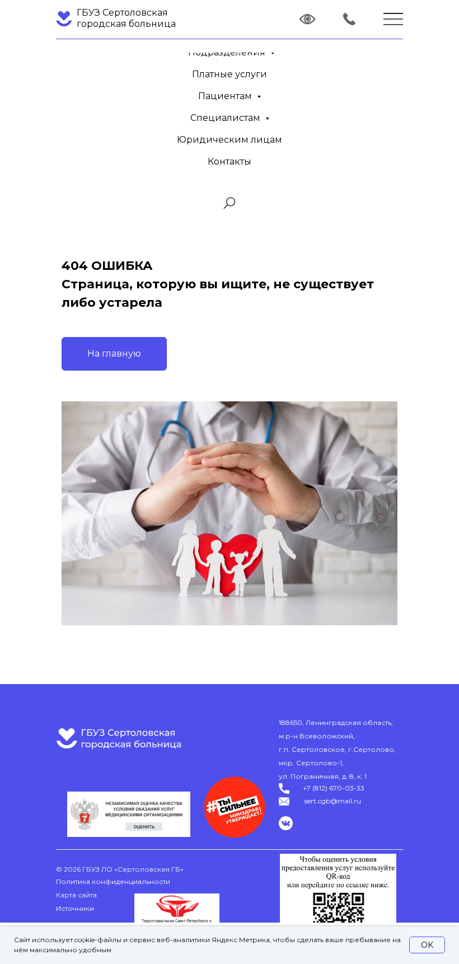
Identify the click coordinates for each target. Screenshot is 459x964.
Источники (75, 908)
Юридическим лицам (229, 139)
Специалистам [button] (226, 118)
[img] (349, 19)
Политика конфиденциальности (113, 881)
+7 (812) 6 (318, 788)
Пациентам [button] (226, 96)
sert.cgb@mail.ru (333, 801)
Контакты (229, 161)
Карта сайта (76, 895)
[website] (229, 203)
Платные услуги (229, 74)
